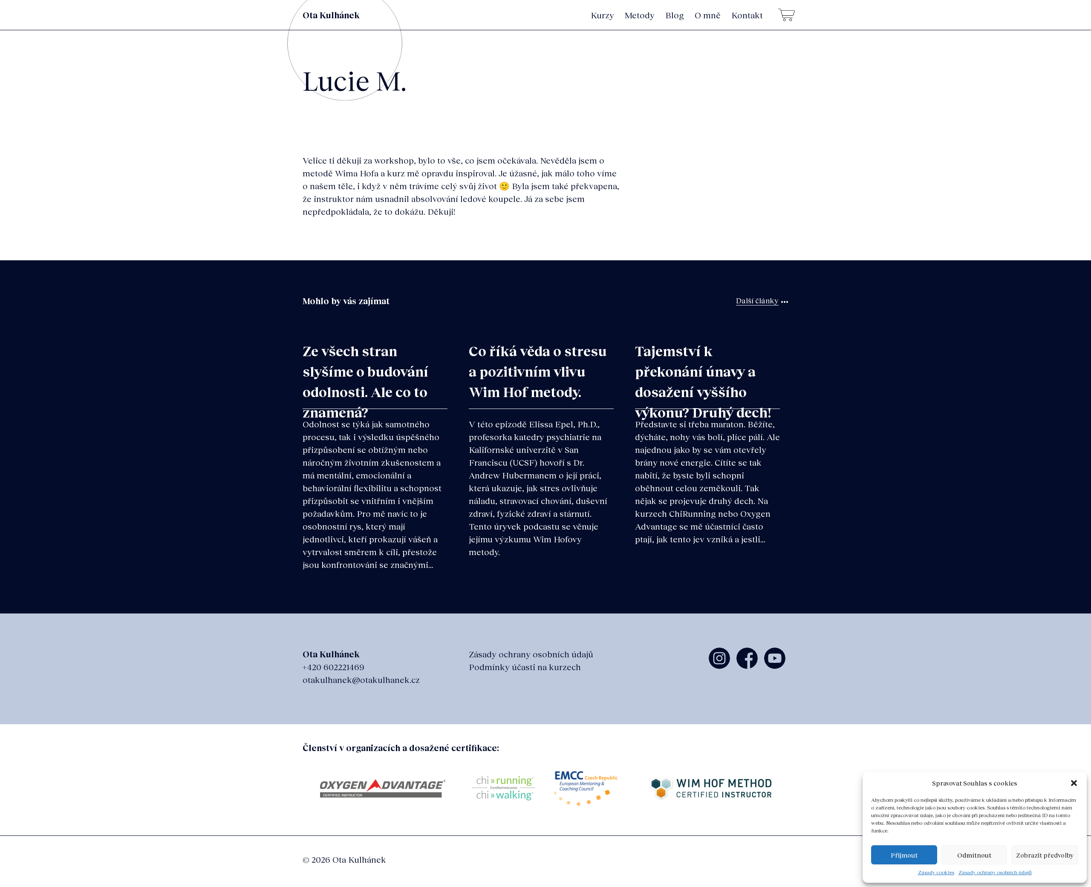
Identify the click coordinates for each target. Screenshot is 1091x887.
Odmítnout (974, 855)
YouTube (774, 658)
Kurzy (602, 15)
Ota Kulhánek (331, 15)
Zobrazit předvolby (1045, 855)
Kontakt (747, 15)
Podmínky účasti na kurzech (525, 667)
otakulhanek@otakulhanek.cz (361, 679)
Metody (640, 15)
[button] (1074, 783)
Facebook (747, 658)
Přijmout (904, 855)
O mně (708, 15)
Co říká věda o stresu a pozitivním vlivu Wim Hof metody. (538, 371)
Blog (674, 15)
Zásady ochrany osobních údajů (995, 872)
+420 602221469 (333, 667)
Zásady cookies (936, 872)
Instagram (719, 658)
